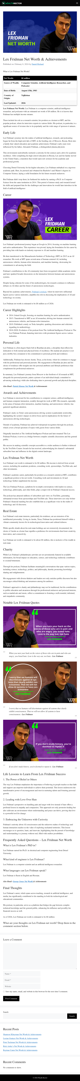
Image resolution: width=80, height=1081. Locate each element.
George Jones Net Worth (23, 881)
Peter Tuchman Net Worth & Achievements (20, 1042)
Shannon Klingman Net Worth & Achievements (22, 1034)
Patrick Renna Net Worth (23, 386)
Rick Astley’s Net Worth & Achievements (19, 1046)
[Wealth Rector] (11, 3)
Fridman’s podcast (39, 291)
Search (5, 1012)
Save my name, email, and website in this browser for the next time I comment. (37, 991)
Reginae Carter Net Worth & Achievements (20, 1050)
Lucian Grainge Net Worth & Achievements (20, 1038)
